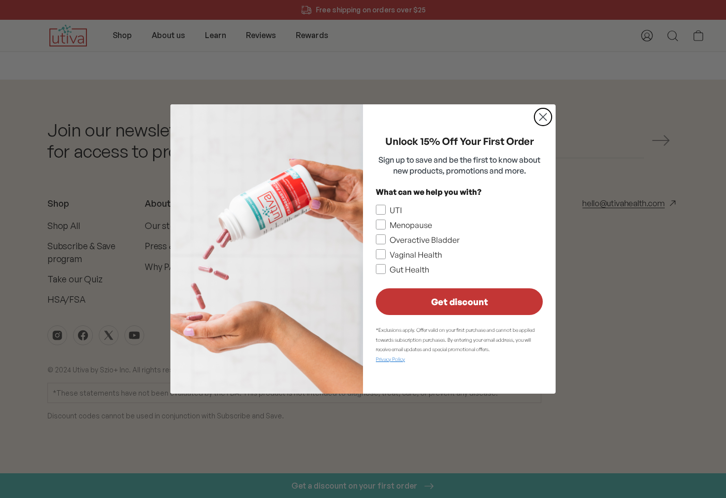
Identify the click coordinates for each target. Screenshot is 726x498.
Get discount (459, 301)
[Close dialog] (543, 117)
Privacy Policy (390, 359)
